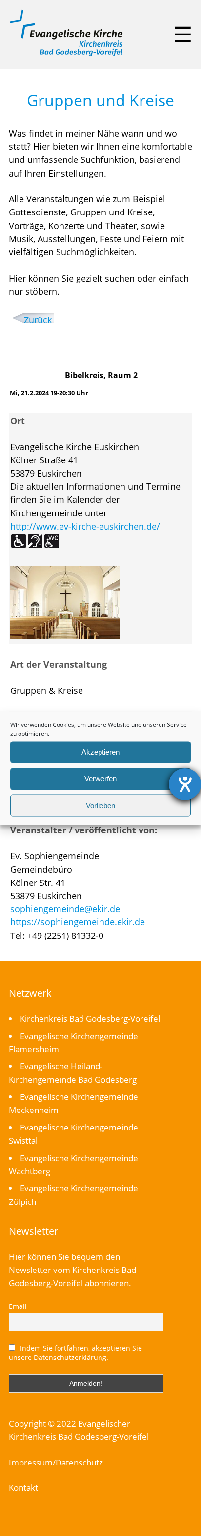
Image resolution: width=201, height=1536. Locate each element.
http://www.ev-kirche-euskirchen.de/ (85, 526)
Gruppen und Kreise (100, 99)
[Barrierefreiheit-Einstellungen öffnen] (185, 784)
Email (18, 1306)
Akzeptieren (100, 752)
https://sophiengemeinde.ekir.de (77, 922)
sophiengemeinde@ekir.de (65, 909)
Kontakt (23, 1487)
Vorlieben (100, 805)
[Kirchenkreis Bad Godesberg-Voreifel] (66, 54)
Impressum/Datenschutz (56, 1462)
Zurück (38, 320)
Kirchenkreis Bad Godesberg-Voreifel (90, 1018)
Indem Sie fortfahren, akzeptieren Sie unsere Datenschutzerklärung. (75, 1352)
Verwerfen (100, 779)
